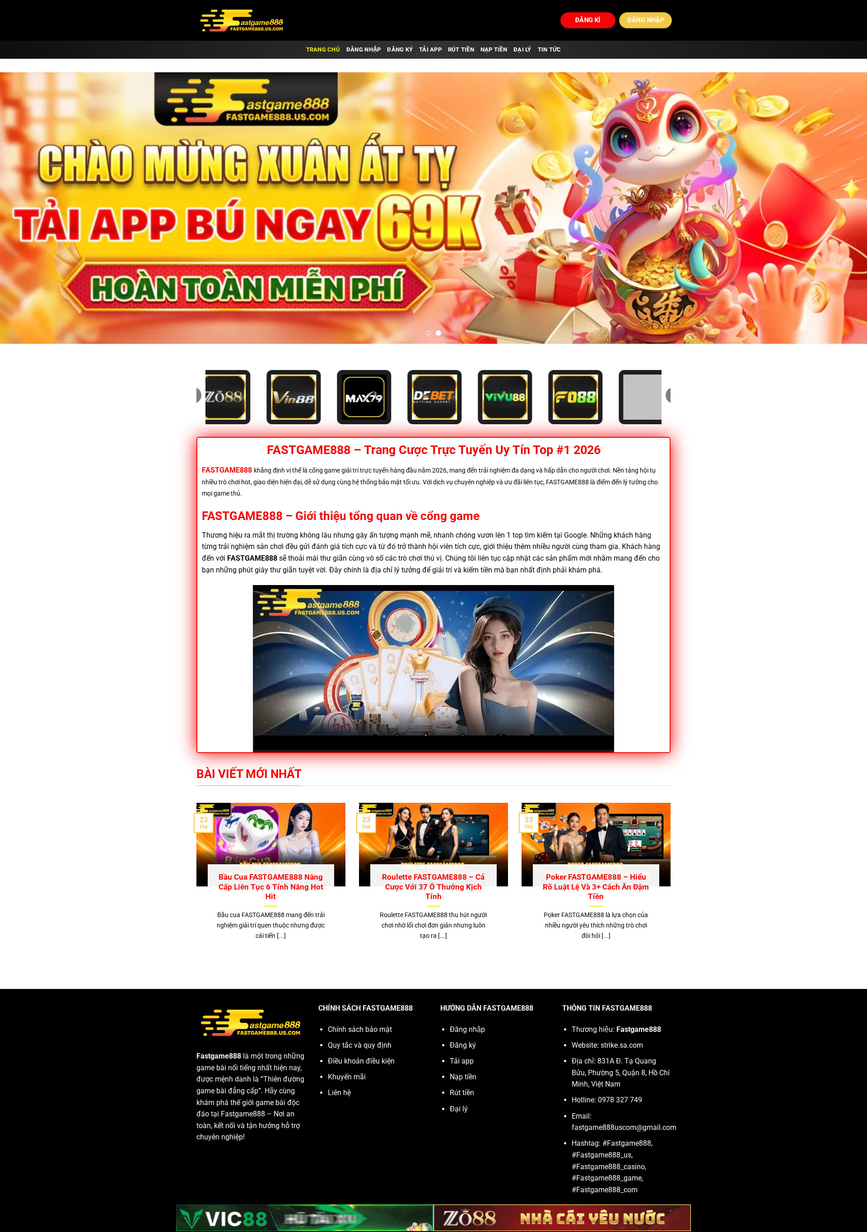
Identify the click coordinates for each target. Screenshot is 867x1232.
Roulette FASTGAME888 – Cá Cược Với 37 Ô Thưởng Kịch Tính (433, 887)
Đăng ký (400, 49)
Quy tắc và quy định (360, 1045)
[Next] (838, 208)
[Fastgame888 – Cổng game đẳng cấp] (241, 20)
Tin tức (549, 49)
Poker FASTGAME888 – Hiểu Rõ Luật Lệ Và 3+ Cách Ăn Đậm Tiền (596, 887)
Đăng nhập (363, 49)
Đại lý (522, 49)
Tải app (430, 49)
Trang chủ (323, 49)
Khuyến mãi (347, 1077)
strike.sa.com (622, 1045)
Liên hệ (339, 1092)
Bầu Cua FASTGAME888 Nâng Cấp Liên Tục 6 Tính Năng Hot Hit (271, 887)
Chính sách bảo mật (360, 1029)
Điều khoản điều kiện (361, 1061)
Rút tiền (461, 49)
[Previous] (29, 208)
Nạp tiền (493, 49)
